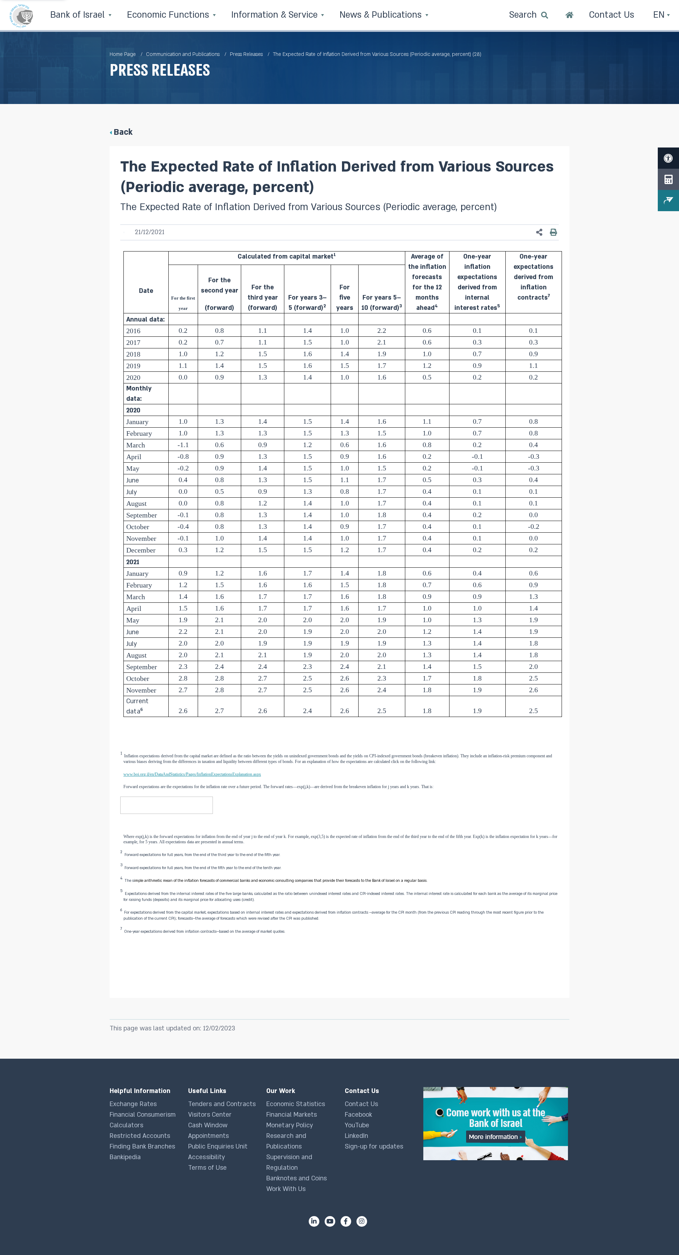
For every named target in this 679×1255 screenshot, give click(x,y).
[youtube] (330, 1221)
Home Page (123, 54)
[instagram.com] (361, 1221)
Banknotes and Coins (296, 1178)
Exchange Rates (133, 1104)
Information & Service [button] (275, 15)
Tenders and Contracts (222, 1104)
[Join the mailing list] (668, 200)
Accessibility (206, 1157)
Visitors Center (210, 1115)
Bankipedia (125, 1157)
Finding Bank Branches (142, 1147)
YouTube (357, 1125)
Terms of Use (207, 1168)
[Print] (553, 232)
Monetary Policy (289, 1125)
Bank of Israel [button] (78, 15)
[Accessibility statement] (668, 158)
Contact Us (361, 1104)
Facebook (358, 1115)
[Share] (539, 232)
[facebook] (346, 1221)
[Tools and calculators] (668, 179)
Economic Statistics (295, 1104)
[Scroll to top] (659, 1235)
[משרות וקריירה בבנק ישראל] (496, 1123)
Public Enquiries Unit (218, 1147)
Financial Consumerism (143, 1115)
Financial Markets (291, 1115)
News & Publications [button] (382, 15)
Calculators (126, 1125)
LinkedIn (356, 1136)
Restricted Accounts (140, 1136)
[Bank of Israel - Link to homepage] (21, 16)
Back (123, 132)
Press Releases (246, 54)
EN (660, 15)
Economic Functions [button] (169, 15)
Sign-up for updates (374, 1147)
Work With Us (286, 1189)
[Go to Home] (569, 16)
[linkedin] (314, 1221)
